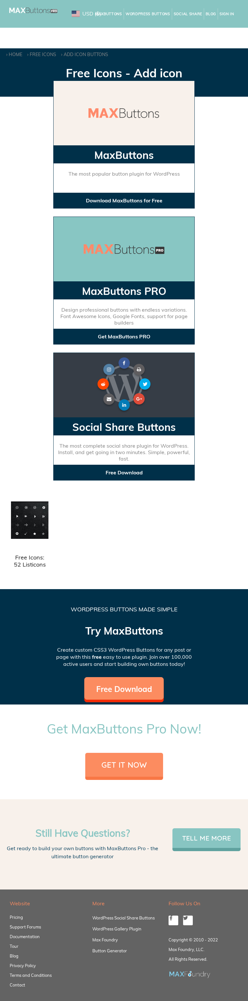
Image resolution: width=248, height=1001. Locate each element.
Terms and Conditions (31, 975)
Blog (211, 14)
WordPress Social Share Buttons (123, 917)
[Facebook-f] (173, 920)
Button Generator (109, 950)
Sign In (227, 14)
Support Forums (25, 926)
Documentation (25, 936)
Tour (14, 946)
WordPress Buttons (148, 14)
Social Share (188, 14)
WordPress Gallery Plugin (116, 928)
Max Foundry (105, 939)
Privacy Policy (23, 965)
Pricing (16, 917)
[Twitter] (188, 920)
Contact (17, 984)
